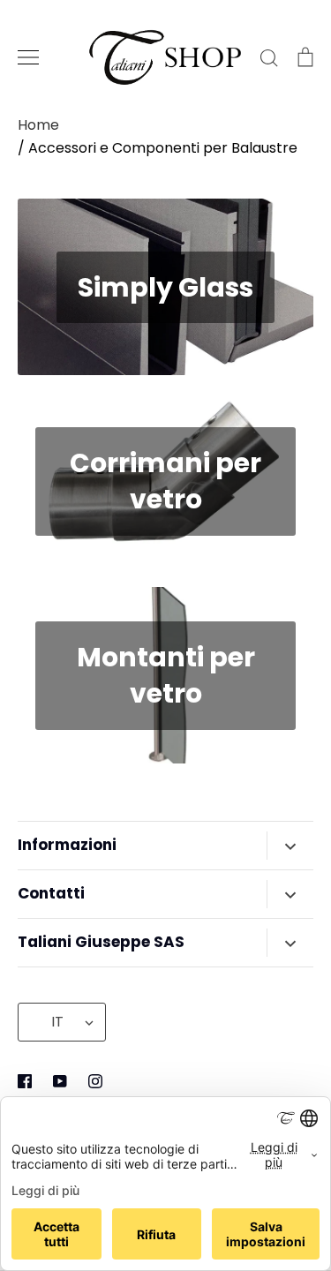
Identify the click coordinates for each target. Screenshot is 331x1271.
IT (57, 1022)
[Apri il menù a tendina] (290, 845)
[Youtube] (60, 1081)
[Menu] (28, 57)
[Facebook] (24, 1081)
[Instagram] (95, 1081)
